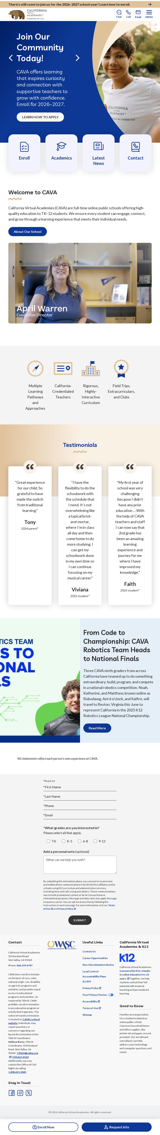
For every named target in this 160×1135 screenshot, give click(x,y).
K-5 (69, 841)
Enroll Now (46, 1127)
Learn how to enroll (114, 4)
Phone (48, 806)
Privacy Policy (65, 908)
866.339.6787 (24, 965)
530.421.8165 (21, 1057)
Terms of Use (90, 1008)
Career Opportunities (95, 958)
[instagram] (20, 1092)
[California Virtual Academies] (27, 14)
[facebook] (11, 1092)
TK (54, 841)
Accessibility (89, 1001)
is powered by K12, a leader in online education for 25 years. (135, 974)
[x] (28, 1092)
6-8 (85, 841)
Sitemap (87, 1014)
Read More (97, 728)
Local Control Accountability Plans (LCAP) (94, 976)
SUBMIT (80, 920)
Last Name (51, 796)
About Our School (27, 231)
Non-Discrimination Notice (98, 964)
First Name (52, 787)
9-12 (102, 841)
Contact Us (89, 951)
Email (48, 815)
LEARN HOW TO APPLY (40, 117)
